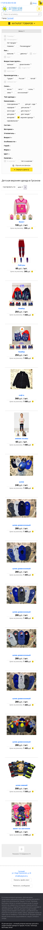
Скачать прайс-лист (21, 880)
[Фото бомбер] (21, 292)
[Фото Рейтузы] (21, 249)
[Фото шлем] (21, 466)
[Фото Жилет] (21, 206)
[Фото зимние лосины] (21, 422)
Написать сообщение (21, 886)
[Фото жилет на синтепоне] (21, 812)
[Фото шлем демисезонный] (21, 509)
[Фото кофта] (21, 379)
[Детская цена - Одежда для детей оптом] (12, 7)
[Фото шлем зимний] (21, 769)
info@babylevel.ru (21, 876)
